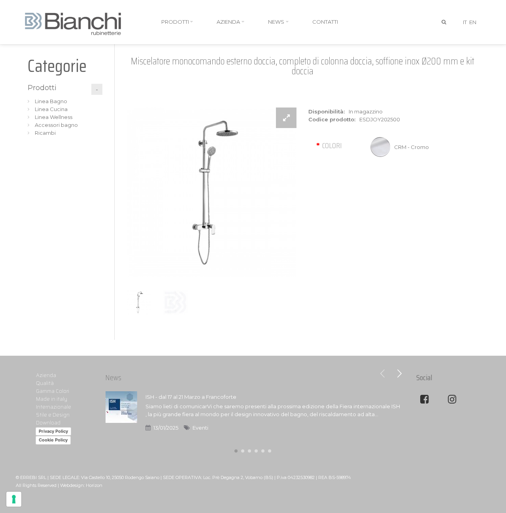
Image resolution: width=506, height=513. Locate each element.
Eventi (200, 427)
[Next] (399, 373)
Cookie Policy (53, 440)
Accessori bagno (56, 125)
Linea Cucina (51, 109)
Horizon (94, 485)
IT (465, 22)
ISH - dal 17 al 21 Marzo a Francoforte (190, 397)
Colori (332, 145)
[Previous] (383, 373)
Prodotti (42, 87)
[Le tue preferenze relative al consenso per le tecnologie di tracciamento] (13, 499)
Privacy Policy (53, 431)
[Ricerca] (444, 22)
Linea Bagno (51, 101)
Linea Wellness (53, 117)
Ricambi (45, 133)
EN (472, 22)
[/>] (121, 416)
